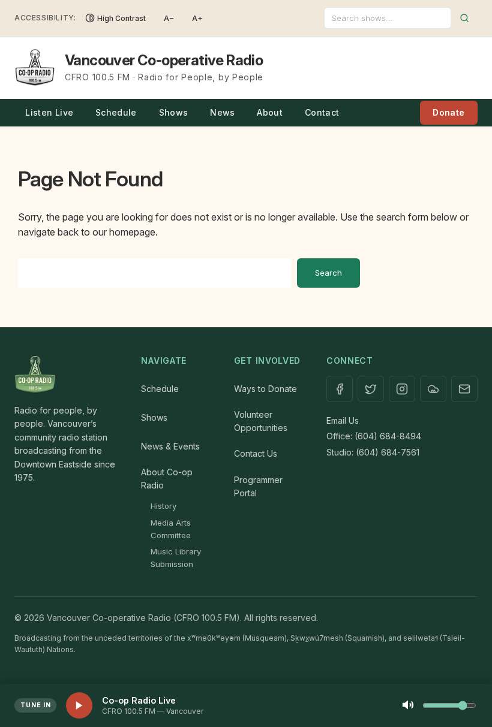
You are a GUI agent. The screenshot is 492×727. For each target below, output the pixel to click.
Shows (173, 112)
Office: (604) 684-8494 (373, 436)
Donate (448, 112)
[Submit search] (464, 18)
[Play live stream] (79, 705)
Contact (322, 112)
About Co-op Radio (167, 478)
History (163, 506)
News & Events (170, 446)
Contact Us (255, 453)
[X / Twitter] (371, 389)
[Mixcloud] (433, 389)
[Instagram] (402, 389)
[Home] (65, 375)
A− (169, 18)
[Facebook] (339, 389)
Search (328, 272)
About (270, 112)
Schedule (116, 112)
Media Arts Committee (171, 529)
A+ (197, 18)
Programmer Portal (258, 486)
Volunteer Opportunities (260, 421)
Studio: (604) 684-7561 (372, 452)
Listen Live (49, 112)
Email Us (342, 420)
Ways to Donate (265, 389)
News (222, 112)
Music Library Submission (176, 558)
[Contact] (464, 389)
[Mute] (408, 705)
